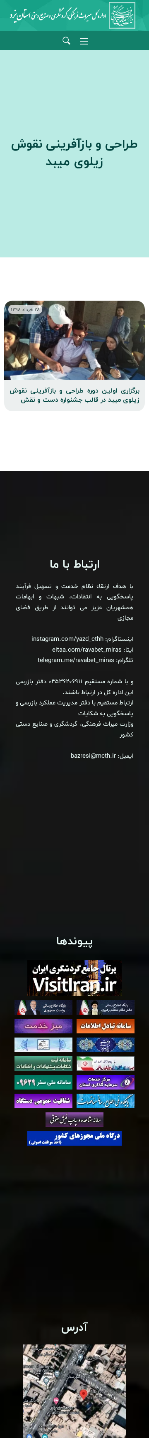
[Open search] (66, 41)
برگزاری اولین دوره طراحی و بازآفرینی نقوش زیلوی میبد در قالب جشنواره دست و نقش (74, 395)
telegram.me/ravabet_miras (76, 660)
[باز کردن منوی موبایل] (84, 41)
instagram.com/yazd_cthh (67, 639)
